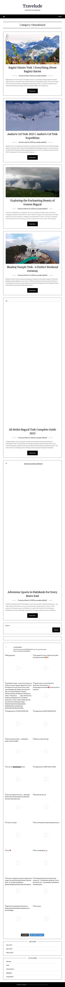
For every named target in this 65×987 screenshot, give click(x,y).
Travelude (32, 6)
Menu (60, 16)
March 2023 (9, 952)
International (10, 969)
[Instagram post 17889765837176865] (46, 779)
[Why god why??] (18, 667)
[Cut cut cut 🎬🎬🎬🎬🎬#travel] (18, 779)
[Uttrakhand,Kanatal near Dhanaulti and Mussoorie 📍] (46, 890)
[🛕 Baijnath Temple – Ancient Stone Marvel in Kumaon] (18, 695)
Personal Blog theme (43, 984)
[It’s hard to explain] (18, 835)
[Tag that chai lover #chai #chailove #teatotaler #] (46, 695)
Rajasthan (9, 973)
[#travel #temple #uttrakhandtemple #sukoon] (46, 835)
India (7, 965)
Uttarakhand (9, 976)
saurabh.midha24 (40, 76)
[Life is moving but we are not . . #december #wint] (18, 807)
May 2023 (9, 945)
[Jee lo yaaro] (46, 918)
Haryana (8, 961)
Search (7, 625)
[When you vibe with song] (46, 751)
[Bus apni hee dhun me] (46, 807)
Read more (32, 91)
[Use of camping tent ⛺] (46, 862)
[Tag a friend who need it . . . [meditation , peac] (18, 751)
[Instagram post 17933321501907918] (18, 723)
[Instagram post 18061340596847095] (46, 723)
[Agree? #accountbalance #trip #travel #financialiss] (18, 918)
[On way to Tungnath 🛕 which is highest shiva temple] (18, 890)
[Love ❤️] (18, 862)
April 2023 (9, 949)
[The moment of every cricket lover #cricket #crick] (46, 667)
